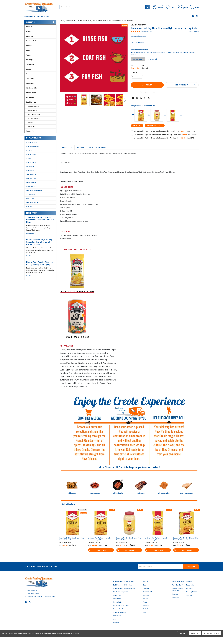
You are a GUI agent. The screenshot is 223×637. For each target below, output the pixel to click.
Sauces (30, 122)
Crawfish (29, 36)
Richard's (175, 597)
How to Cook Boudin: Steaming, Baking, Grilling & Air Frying (40, 263)
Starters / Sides (32, 88)
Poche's (28, 150)
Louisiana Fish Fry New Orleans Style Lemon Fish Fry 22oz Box (185, 539)
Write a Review (194, 31)
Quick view (73, 531)
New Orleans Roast (32, 202)
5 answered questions (138, 36)
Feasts (28, 69)
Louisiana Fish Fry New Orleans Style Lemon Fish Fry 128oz (155, 134)
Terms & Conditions (119, 609)
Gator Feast (117, 599)
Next (125, 99)
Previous (62, 99)
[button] (182, 85)
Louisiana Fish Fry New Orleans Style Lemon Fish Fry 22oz (71, 539)
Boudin (28, 50)
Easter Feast (117, 595)
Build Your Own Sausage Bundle (124, 588)
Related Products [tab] (68, 504)
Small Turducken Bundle (121, 605)
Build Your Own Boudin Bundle (123, 581)
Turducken (30, 64)
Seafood (29, 46)
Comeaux (189, 588)
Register (184, 8)
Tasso (28, 55)
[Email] (136, 98)
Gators (28, 31)
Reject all (195, 633)
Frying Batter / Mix (34, 114)
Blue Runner (30, 170)
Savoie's (189, 581)
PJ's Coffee (30, 198)
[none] (94, 58)
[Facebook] (193, 16)
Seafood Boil (31, 41)
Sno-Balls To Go (31, 194)
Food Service (31, 102)
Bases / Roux (32, 110)
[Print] (140, 98)
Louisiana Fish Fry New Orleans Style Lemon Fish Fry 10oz (155, 138)
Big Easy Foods (191, 592)
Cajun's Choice (31, 178)
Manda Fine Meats (32, 146)
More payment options (147, 92)
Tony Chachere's (177, 585)
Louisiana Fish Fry (32, 142)
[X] (144, 98)
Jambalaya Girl (31, 174)
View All (29, 206)
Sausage (29, 60)
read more (30, 233)
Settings (182, 633)
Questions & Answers (97, 147)
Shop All (29, 27)
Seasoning (30, 83)
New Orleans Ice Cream (34, 190)
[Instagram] (197, 16)
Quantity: (135, 72)
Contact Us (117, 616)
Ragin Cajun (30, 166)
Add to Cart (102, 550)
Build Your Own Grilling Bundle (123, 585)
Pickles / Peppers (33, 118)
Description (67, 147)
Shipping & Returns (119, 612)
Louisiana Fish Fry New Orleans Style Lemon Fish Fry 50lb (154, 131)
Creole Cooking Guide (120, 592)
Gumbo (29, 74)
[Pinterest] (148, 98)
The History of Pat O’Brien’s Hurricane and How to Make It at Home (40, 219)
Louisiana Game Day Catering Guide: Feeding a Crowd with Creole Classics (39, 242)
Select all (137, 125)
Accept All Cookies (212, 633)
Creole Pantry (31, 131)
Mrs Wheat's (30, 186)
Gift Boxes (30, 97)
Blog (114, 619)
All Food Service (33, 106)
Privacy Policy (117, 602)
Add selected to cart (154, 125)
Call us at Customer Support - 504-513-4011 (41, 596)
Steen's (28, 158)
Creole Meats (31, 92)
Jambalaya (30, 78)
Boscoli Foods (31, 154)
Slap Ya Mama (31, 162)
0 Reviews (80, 147)
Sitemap (116, 623)
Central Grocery (31, 182)
